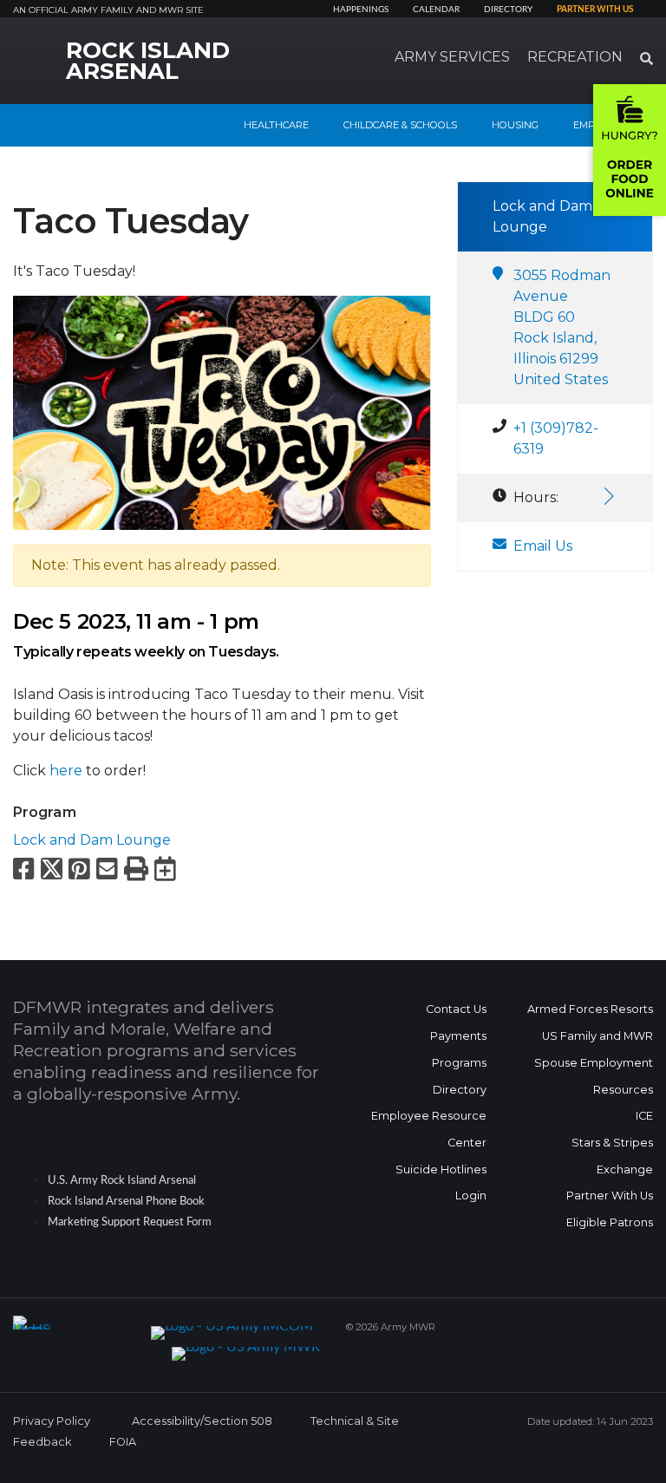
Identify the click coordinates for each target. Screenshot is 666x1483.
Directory (508, 9)
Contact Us (456, 1009)
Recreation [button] (575, 57)
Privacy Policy (51, 1420)
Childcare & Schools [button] (400, 125)
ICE (644, 1115)
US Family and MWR (597, 1035)
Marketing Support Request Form (130, 1222)
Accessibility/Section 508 (202, 1420)
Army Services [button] (452, 57)
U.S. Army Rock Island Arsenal (122, 1180)
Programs (459, 1062)
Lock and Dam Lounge (92, 840)
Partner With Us (609, 1195)
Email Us (542, 546)
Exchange (625, 1169)
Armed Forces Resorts (590, 1009)
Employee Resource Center (428, 1129)
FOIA (122, 1441)
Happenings (360, 9)
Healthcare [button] (276, 125)
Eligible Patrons (609, 1222)
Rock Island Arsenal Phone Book (126, 1201)
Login (470, 1195)
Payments (458, 1035)
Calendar (436, 9)
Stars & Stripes (612, 1142)
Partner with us (595, 9)
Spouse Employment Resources (593, 1076)
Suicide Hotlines (440, 1169)
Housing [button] (515, 125)
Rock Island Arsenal (148, 61)
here (65, 770)
